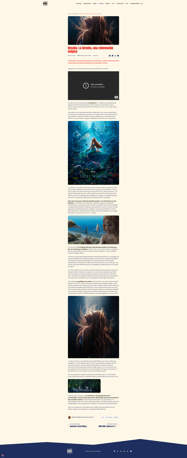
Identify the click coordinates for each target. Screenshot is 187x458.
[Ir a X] (118, 451)
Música (108, 3)
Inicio (69, 14)
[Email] (118, 56)
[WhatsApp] (112, 56)
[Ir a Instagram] (121, 451)
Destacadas (108, 417)
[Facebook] (110, 56)
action (84, 103)
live (81, 103)
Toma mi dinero (135, 3)
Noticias (78, 3)
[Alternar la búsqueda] (142, 3)
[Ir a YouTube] (131, 451)
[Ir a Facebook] (115, 451)
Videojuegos (87, 3)
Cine (113, 3)
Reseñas (101, 3)
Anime (95, 3)
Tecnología (120, 3)
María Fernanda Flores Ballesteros (83, 417)
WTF (127, 3)
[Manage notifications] (2, 455)
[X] (115, 56)
